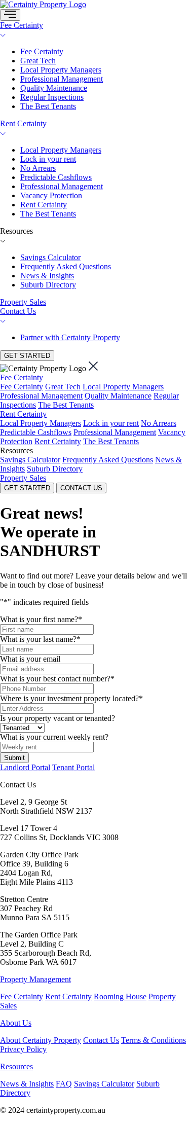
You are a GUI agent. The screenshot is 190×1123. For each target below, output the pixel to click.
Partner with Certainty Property (70, 337)
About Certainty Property (40, 1040)
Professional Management (61, 79)
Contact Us (18, 311)
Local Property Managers (60, 69)
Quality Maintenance (53, 88)
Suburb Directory (48, 284)
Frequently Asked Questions (65, 266)
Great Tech (38, 60)
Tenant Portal (73, 767)
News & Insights (47, 275)
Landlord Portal (25, 767)
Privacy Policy (23, 1049)
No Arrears (38, 168)
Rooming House (120, 996)
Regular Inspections (52, 97)
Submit (14, 758)
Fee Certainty (21, 25)
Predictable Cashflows (56, 177)
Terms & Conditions (153, 1040)
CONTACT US (81, 488)
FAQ (64, 1083)
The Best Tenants (48, 106)
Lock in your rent (48, 159)
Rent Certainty (23, 123)
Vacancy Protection (51, 195)
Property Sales (23, 302)
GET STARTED (27, 355)
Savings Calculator (50, 257)
